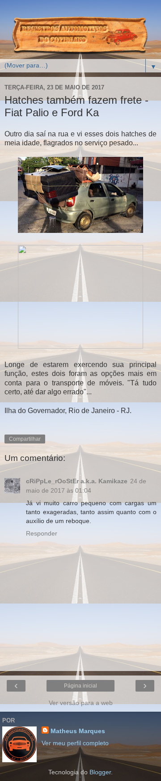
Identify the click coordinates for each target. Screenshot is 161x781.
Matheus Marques (78, 731)
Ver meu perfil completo (75, 743)
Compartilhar (25, 439)
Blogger (100, 772)
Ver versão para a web (81, 702)
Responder (41, 533)
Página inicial (80, 686)
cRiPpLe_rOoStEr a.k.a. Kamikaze (76, 481)
